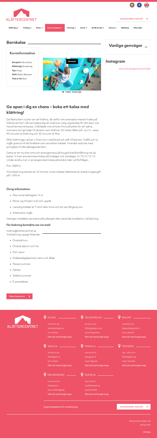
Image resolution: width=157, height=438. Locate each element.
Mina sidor (138, 28)
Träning (26, 28)
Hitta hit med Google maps (60, 336)
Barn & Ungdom (54, 28)
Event (83, 28)
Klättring (13, 28)
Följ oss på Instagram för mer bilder (135, 68)
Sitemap (147, 431)
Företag (70, 28)
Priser (38, 28)
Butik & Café (97, 28)
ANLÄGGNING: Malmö (131, 19)
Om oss (112, 28)
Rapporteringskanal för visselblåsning (61, 406)
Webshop (125, 28)
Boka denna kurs (17, 296)
